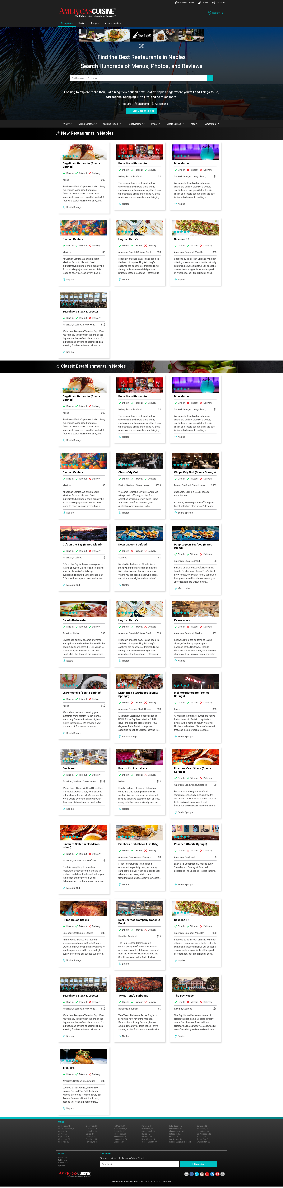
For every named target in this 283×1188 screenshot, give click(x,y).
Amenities (210, 124)
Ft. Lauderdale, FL (121, 1129)
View (66, 124)
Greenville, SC (119, 1131)
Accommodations (113, 23)
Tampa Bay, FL (203, 1139)
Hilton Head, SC (120, 1134)
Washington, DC (203, 1142)
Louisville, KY (119, 1142)
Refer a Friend (64, 1163)
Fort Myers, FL (91, 1139)
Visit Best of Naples (143, 110)
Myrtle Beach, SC (148, 1131)
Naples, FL (217, 12)
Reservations (135, 124)
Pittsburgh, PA (174, 1134)
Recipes (95, 23)
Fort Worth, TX (119, 1126)
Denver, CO (90, 1137)
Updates (61, 1165)
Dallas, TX (90, 1134)
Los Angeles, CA (120, 1139)
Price (154, 124)
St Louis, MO (202, 1137)
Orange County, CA (149, 1142)
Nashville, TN (147, 1137)
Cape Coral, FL (64, 1137)
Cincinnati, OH (92, 1126)
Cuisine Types (110, 124)
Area (193, 124)
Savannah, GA (202, 1129)
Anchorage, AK (64, 1126)
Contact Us (220, 2)
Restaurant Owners (186, 2)
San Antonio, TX (175, 1139)
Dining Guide (67, 23)
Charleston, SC (64, 1139)
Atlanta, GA (62, 1131)
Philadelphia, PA (175, 1129)
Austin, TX (62, 1134)
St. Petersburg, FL (204, 1134)
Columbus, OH (92, 1131)
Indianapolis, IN (120, 1137)
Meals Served (174, 124)
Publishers (62, 1160)
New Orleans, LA (148, 1139)
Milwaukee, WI (147, 1129)
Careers (205, 2)
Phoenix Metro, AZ (176, 1131)
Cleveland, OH (91, 1129)
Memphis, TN (147, 1126)
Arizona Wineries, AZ (66, 1129)
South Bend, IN (203, 1131)
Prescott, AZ (174, 1137)
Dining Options (86, 124)
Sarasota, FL (202, 1126)
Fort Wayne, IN (92, 1142)
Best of (82, 23)
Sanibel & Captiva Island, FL (180, 1142)
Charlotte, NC (63, 1142)
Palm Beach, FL (175, 1126)
